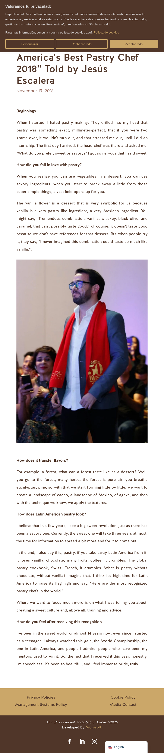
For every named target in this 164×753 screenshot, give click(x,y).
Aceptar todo (134, 44)
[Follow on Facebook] (69, 741)
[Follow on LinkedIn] (82, 741)
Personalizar (29, 44)
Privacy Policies (41, 697)
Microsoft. (93, 727)
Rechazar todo (82, 44)
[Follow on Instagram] (94, 741)
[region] (82, 26)
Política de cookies (106, 32)
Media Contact (123, 704)
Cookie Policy (123, 697)
